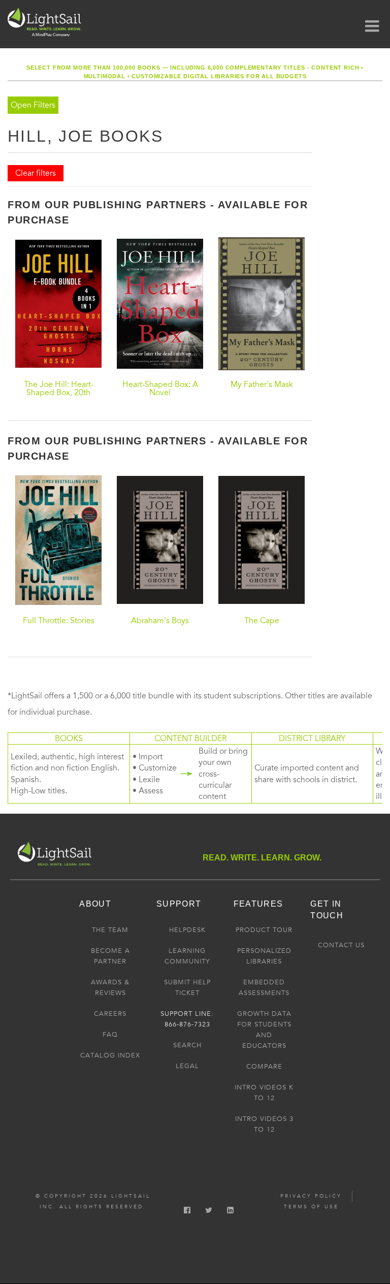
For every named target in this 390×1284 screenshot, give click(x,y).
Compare (264, 1067)
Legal (187, 1066)
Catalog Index (110, 1055)
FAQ (110, 1035)
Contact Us (341, 945)
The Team (110, 930)
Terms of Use (311, 1207)
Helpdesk (187, 930)
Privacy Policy (311, 1196)
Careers (110, 1014)
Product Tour (264, 930)
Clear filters (35, 173)
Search (187, 1045)
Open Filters (33, 105)
